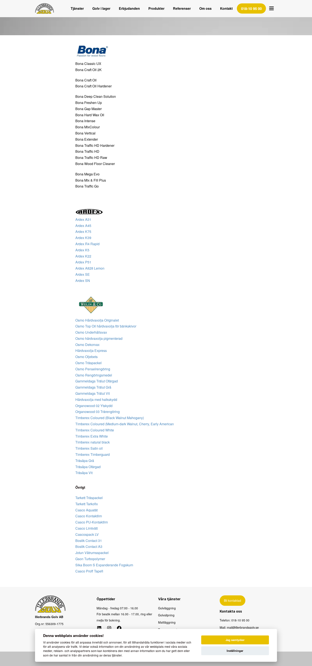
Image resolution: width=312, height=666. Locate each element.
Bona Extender (86, 139)
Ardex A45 (83, 225)
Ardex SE (82, 274)
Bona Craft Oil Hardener (93, 86)
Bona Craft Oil (86, 80)
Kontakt (226, 8)
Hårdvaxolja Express (91, 350)
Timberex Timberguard (92, 454)
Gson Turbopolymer (90, 558)
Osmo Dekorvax (87, 344)
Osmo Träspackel (88, 362)
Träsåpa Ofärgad (88, 466)
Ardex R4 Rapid (87, 243)
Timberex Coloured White (94, 430)
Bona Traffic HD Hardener (94, 145)
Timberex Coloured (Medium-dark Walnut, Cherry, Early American (124, 423)
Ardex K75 (83, 231)
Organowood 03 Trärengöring (97, 411)
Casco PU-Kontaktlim (91, 522)
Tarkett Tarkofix (86, 503)
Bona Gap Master (88, 108)
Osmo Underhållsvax (91, 332)
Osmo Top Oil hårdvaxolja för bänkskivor (105, 326)
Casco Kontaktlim (88, 515)
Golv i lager (101, 8)
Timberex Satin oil (89, 448)
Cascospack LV (87, 534)
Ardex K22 (83, 256)
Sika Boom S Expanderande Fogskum (104, 564)
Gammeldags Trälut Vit (92, 393)
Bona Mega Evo (87, 174)
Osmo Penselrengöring (92, 369)
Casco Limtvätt (86, 528)
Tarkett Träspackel (89, 497)
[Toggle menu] (271, 8)
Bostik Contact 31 (88, 540)
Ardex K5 (82, 250)
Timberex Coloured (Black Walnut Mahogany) (109, 417)
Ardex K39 (83, 237)
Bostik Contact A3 (88, 546)
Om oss (205, 8)
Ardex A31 (83, 219)
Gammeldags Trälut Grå (93, 387)
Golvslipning (166, 615)
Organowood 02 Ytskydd (93, 405)
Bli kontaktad (232, 600)
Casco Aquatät (86, 510)
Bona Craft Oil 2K (88, 69)
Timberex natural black (92, 442)
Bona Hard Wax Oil (89, 114)
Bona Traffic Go (87, 186)
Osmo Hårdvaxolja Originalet (97, 320)
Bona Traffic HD (87, 151)
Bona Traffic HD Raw (91, 157)
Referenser (182, 8)
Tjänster (77, 8)
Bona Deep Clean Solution (95, 96)
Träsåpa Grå (84, 460)
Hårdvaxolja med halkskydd (96, 399)
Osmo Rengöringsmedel (93, 375)
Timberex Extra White (91, 436)
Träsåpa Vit (84, 472)
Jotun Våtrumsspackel (92, 552)
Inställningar (235, 651)
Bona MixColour (87, 127)
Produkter (156, 8)
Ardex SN (82, 280)
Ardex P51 (83, 262)
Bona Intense (85, 120)
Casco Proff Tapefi (89, 571)
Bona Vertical (85, 133)
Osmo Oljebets (86, 356)
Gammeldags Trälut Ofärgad (96, 381)
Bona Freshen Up (88, 102)
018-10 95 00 (240, 620)
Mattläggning (167, 622)
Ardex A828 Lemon (89, 268)
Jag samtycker (235, 640)
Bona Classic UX (88, 63)
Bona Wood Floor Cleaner (95, 163)
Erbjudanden (129, 8)
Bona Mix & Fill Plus (90, 180)
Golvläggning (167, 608)
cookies (65, 642)
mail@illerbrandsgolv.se (243, 627)
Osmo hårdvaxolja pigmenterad (98, 338)
